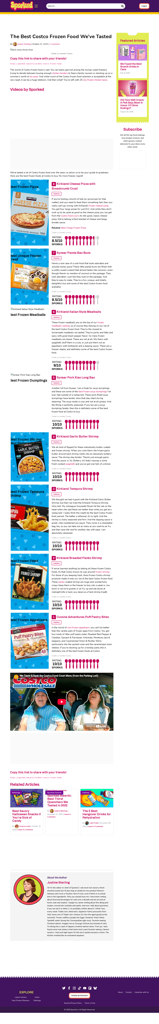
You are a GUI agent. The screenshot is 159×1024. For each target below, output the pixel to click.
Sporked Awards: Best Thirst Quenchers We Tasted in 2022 (59, 800)
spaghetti (70, 463)
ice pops (34, 76)
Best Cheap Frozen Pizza (73, 227)
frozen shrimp (102, 571)
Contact (129, 992)
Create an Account (79, 995)
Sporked (74, 1009)
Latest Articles (20, 997)
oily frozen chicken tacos (95, 79)
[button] (36, 6)
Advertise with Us (142, 992)
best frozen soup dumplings (93, 391)
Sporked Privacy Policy (73, 1003)
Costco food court (70, 215)
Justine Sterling (24, 44)
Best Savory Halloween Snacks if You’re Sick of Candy (26, 815)
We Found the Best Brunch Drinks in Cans (131, 66)
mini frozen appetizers (78, 627)
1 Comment (55, 44)
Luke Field (93, 823)
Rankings (37, 1000)
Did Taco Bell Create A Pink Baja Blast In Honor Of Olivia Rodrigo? (132, 103)
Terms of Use (90, 1003)
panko (61, 581)
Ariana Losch (24, 826)
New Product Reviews (20, 1000)
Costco (56, 194)
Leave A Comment (25, 829)
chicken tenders (60, 73)
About (120, 992)
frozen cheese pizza (98, 205)
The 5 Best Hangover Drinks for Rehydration (96, 814)
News (37, 997)
